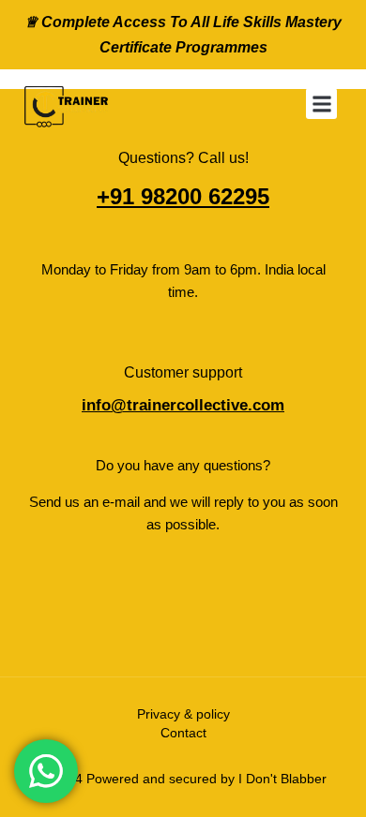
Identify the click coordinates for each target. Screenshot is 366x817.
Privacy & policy (183, 713)
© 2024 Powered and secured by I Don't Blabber (183, 778)
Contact (183, 732)
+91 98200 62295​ (183, 196)
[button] (321, 103)
